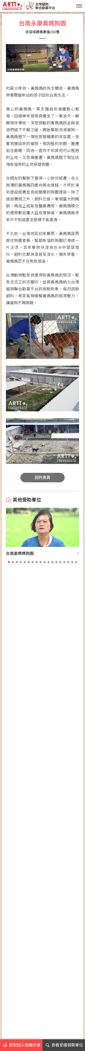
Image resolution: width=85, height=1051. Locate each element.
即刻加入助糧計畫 (25, 1045)
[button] (9, 562)
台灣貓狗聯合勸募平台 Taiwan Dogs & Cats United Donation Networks (28, 6)
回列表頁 (42, 477)
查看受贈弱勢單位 (67, 1045)
